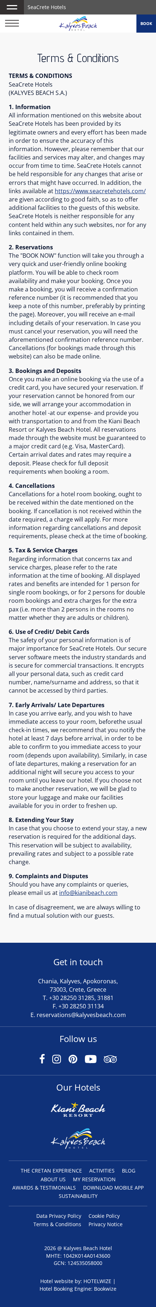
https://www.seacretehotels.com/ (100, 191)
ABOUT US (53, 1179)
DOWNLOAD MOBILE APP (113, 1187)
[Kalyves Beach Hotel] (77, 23)
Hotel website (56, 1281)
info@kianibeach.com (88, 893)
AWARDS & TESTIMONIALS (44, 1187)
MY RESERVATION (94, 1179)
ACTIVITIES (102, 1170)
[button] (12, 7)
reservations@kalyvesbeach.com (81, 1015)
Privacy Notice (106, 1224)
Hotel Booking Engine (65, 1288)
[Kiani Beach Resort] (78, 1113)
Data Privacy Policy (58, 1215)
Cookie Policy (104, 1215)
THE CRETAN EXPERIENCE (51, 1170)
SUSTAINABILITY (78, 1195)
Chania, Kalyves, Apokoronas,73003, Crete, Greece (78, 985)
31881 (105, 998)
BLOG (128, 1170)
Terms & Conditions (57, 1224)
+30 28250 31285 (71, 998)
